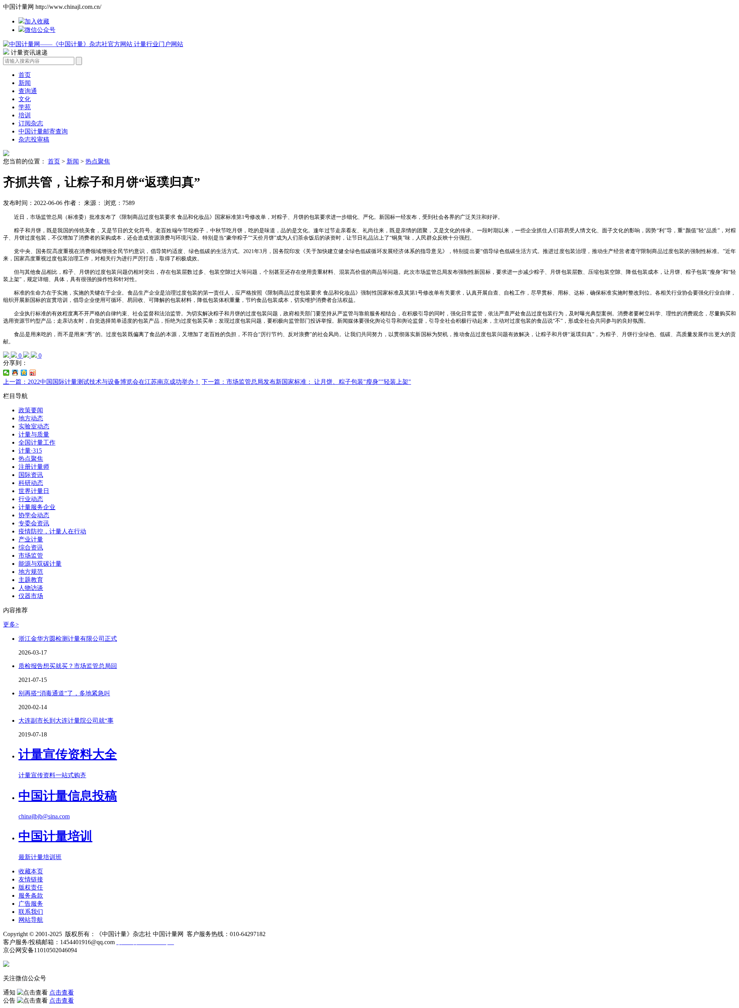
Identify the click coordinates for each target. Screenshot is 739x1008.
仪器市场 (30, 596)
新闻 (24, 83)
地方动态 (30, 418)
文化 (24, 99)
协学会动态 (33, 515)
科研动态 (30, 483)
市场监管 (30, 555)
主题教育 (30, 579)
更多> (11, 624)
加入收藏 (37, 21)
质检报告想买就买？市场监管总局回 (67, 666)
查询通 (27, 91)
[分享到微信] (6, 373)
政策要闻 (30, 410)
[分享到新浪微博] (33, 373)
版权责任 (30, 887)
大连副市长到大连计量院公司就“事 (66, 720)
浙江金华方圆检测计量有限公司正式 (67, 638)
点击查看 (61, 992)
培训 (24, 115)
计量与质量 (33, 434)
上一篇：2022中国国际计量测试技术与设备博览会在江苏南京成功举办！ (101, 381)
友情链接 (30, 879)
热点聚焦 (97, 161)
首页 (24, 75)
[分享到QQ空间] (24, 373)
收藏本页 (30, 871)
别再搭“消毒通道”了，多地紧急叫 (64, 693)
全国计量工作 (36, 442)
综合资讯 (30, 547)
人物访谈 (30, 588)
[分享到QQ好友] (15, 373)
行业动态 (30, 499)
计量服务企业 (36, 507)
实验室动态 (33, 426)
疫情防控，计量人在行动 (52, 531)
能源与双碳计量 (40, 563)
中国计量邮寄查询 (43, 131)
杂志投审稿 (33, 139)
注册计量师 (33, 466)
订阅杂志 (30, 123)
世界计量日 (33, 491)
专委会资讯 (33, 523)
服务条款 (30, 895)
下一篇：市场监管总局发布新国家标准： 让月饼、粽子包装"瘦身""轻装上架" (306, 381)
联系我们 (30, 911)
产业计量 (30, 539)
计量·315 (30, 450)
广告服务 (30, 903)
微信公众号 (40, 30)
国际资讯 (30, 475)
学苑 (24, 107)
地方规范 (30, 571)
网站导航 (30, 919)
